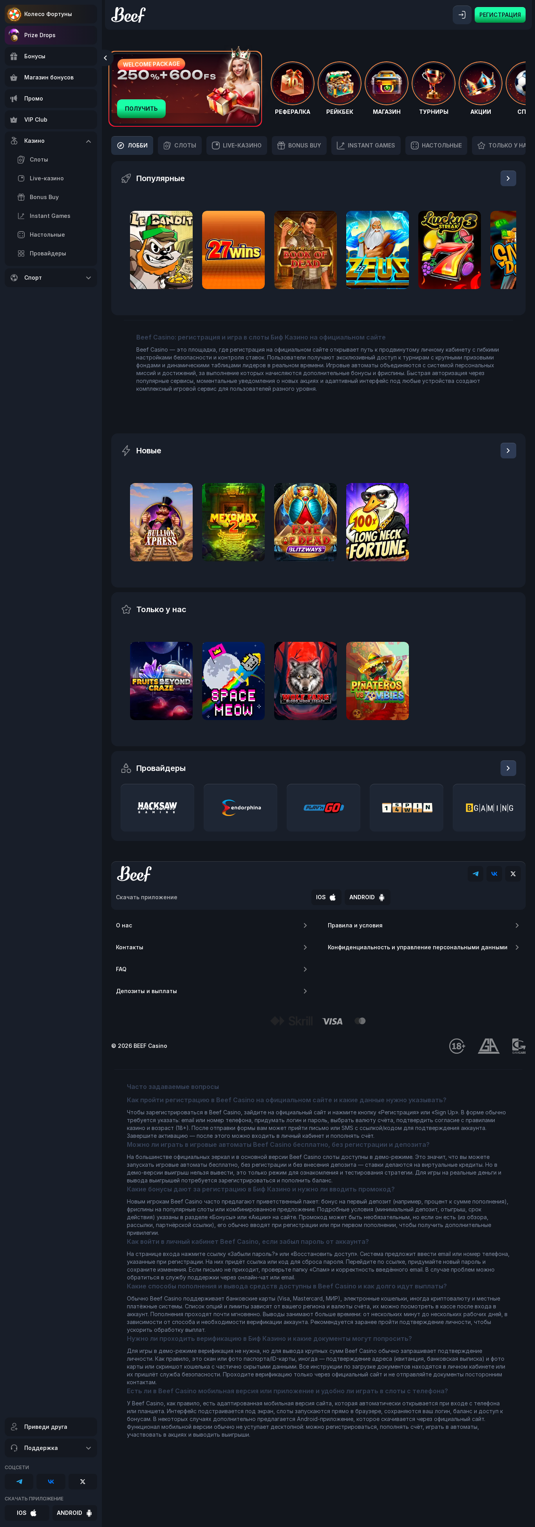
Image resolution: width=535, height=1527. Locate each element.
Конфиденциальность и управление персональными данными (418, 947)
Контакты (129, 947)
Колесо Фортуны (48, 14)
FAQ (121, 969)
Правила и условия (355, 925)
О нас (124, 925)
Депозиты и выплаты (146, 991)
